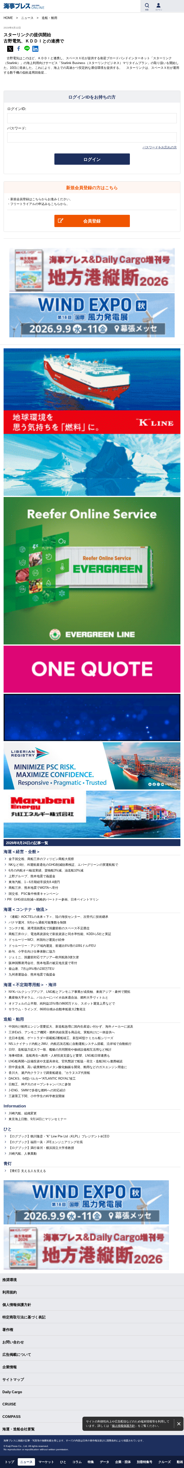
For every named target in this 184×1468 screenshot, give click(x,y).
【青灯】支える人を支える (27, 1171)
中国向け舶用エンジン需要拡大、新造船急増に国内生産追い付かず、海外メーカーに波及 (71, 1026)
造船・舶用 (14, 1019)
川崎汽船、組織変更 (23, 1113)
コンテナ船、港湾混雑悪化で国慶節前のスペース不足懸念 (49, 928)
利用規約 (9, 1292)
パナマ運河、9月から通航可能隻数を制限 (37, 922)
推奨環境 (9, 1280)
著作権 (7, 1330)
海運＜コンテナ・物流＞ (26, 909)
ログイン (92, 159)
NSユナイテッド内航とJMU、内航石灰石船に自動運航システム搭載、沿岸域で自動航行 (70, 1044)
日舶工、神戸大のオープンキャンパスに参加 (40, 1084)
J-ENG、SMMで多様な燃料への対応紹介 (37, 1090)
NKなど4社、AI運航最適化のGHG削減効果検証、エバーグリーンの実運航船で (63, 864)
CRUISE (9, 1404)
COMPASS (11, 1417)
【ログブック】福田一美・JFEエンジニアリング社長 (46, 1142)
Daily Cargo (12, 1392)
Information (15, 1106)
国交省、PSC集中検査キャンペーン (34, 893)
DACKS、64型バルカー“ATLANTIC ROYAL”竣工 (42, 1078)
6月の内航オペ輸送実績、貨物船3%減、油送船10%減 (46, 870)
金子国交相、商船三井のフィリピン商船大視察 (41, 859)
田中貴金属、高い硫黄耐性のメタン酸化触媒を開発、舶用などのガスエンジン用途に (68, 1067)
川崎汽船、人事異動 (23, 1153)
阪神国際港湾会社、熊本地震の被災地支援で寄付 (43, 963)
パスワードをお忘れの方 (160, 147)
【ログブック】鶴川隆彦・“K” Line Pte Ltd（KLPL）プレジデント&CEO (59, 1136)
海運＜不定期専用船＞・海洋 (30, 985)
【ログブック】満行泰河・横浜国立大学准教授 (41, 1148)
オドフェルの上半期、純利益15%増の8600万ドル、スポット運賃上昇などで (62, 1003)
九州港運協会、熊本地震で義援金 (32, 974)
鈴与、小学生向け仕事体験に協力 (32, 951)
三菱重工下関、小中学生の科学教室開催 (37, 1096)
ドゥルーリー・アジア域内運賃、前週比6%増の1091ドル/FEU (52, 945)
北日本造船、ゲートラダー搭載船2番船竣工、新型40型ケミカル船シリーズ (61, 1038)
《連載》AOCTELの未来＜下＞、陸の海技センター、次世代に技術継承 (58, 916)
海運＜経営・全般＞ (22, 851)
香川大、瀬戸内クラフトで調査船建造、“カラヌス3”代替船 (49, 1073)
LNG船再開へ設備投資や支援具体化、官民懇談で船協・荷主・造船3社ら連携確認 (65, 1061)
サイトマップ (13, 1379)
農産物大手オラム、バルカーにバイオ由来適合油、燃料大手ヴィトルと (58, 997)
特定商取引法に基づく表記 (24, 1317)
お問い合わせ (13, 1342)
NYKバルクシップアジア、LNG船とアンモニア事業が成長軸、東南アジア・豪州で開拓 (69, 992)
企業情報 (9, 1367)
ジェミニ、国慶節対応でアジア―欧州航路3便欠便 (44, 957)
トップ (9, 1462)
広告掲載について (16, 1354)
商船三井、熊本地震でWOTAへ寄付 (33, 887)
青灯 (8, 1163)
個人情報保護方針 (123, 1425)
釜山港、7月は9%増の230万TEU (31, 969)
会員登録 (92, 221)
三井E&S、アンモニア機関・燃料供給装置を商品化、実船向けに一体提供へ (62, 1032)
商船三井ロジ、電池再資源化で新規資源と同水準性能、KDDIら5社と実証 (60, 934)
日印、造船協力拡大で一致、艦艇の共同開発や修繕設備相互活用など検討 (60, 1049)
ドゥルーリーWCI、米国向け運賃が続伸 (36, 940)
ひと (8, 1129)
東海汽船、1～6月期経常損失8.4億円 (34, 882)
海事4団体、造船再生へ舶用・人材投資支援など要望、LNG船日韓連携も (59, 1055)
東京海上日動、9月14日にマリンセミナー (38, 1119)
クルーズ (164, 1462)
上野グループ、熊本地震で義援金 (32, 876)
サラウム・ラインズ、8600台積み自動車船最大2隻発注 (47, 1009)
